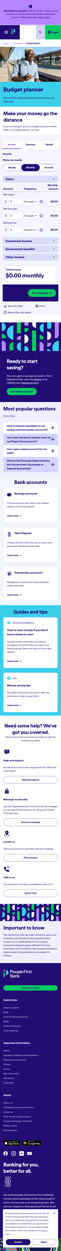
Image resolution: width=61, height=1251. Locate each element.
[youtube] (29, 1155)
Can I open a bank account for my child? (27, 451)
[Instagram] (13, 1155)
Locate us (8, 1112)
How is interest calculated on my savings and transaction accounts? (27, 427)
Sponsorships (10, 1130)
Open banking (10, 1030)
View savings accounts (21, 391)
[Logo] (17, 974)
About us (7, 1103)
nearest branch (29, 382)
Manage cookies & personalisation (20, 1055)
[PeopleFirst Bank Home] (13, 34)
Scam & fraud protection (15, 1017)
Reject (44, 1242)
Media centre (10, 1125)
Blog (5, 1012)
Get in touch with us (30, 988)
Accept (18, 1242)
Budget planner (34, 43)
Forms (6, 1069)
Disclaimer (8, 1078)
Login (54, 32)
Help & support (11, 1007)
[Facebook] (5, 1155)
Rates (6, 1021)
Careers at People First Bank (17, 1121)
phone (38, 379)
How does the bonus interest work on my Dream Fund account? (29, 439)
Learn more (44, 17)
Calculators (18, 43)
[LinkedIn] (21, 1155)
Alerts (6, 1050)
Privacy (7, 1064)
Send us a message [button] (30, 822)
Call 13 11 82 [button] (30, 893)
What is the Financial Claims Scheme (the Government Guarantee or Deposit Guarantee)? (28, 464)
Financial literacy (12, 1026)
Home (6, 43)
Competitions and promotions (18, 1107)
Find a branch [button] (30, 857)
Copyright (8, 1083)
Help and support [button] (30, 780)
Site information (11, 1073)
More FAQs (9, 416)
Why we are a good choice (17, 1116)
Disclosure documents (14, 1060)
